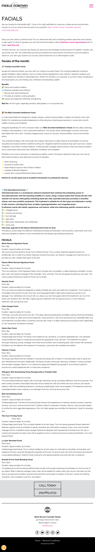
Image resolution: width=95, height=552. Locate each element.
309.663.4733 (47, 526)
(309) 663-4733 (13, 45)
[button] (15, 6)
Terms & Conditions (51, 540)
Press (37, 540)
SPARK (52, 543)
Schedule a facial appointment (73, 42)
